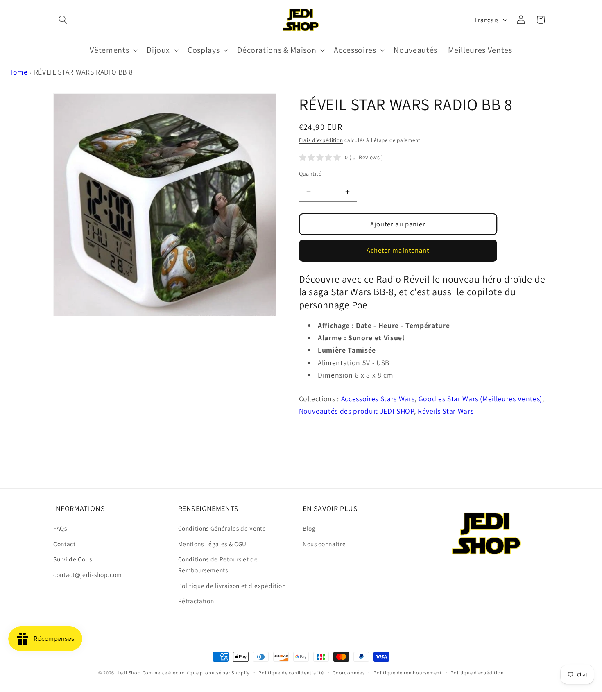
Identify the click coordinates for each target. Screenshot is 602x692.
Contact (64, 544)
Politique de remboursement (407, 672)
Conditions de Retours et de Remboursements (218, 564)
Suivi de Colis (72, 559)
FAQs (60, 528)
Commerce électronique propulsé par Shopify (196, 672)
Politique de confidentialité (291, 672)
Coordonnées (348, 672)
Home (18, 72)
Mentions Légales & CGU (212, 544)
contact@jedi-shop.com (87, 574)
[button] (63, 19)
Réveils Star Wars (445, 411)
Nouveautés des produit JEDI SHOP (356, 411)
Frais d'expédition (321, 140)
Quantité (310, 173)
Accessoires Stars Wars (378, 398)
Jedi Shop (129, 672)
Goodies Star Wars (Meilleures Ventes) (480, 398)
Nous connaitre (324, 544)
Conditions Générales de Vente (222, 528)
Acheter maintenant (398, 250)
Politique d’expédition (477, 672)
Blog (309, 528)
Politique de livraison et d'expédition (232, 585)
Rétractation (196, 601)
